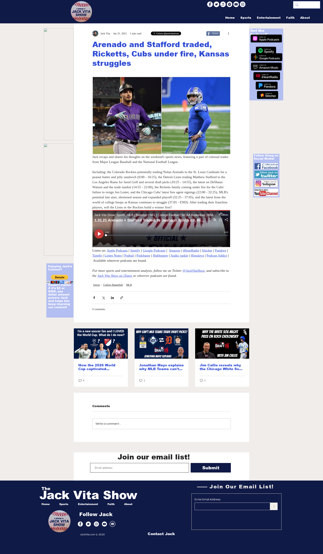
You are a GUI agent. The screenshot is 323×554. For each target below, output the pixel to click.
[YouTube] (236, 4)
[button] (59, 279)
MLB (129, 285)
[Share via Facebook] (94, 297)
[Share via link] (121, 297)
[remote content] (161, 229)
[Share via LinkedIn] (112, 297)
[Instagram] (242, 4)
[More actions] (228, 33)
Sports (96, 285)
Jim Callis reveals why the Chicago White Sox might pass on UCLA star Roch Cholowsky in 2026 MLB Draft (221, 367)
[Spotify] (229, 4)
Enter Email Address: (208, 499)
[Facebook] (210, 4)
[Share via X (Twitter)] (103, 297)
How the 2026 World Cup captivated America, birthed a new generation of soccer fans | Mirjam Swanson (99, 367)
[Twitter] (216, 4)
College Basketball (113, 285)
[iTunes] (223, 4)
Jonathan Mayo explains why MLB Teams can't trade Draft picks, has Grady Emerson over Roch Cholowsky (161, 367)
